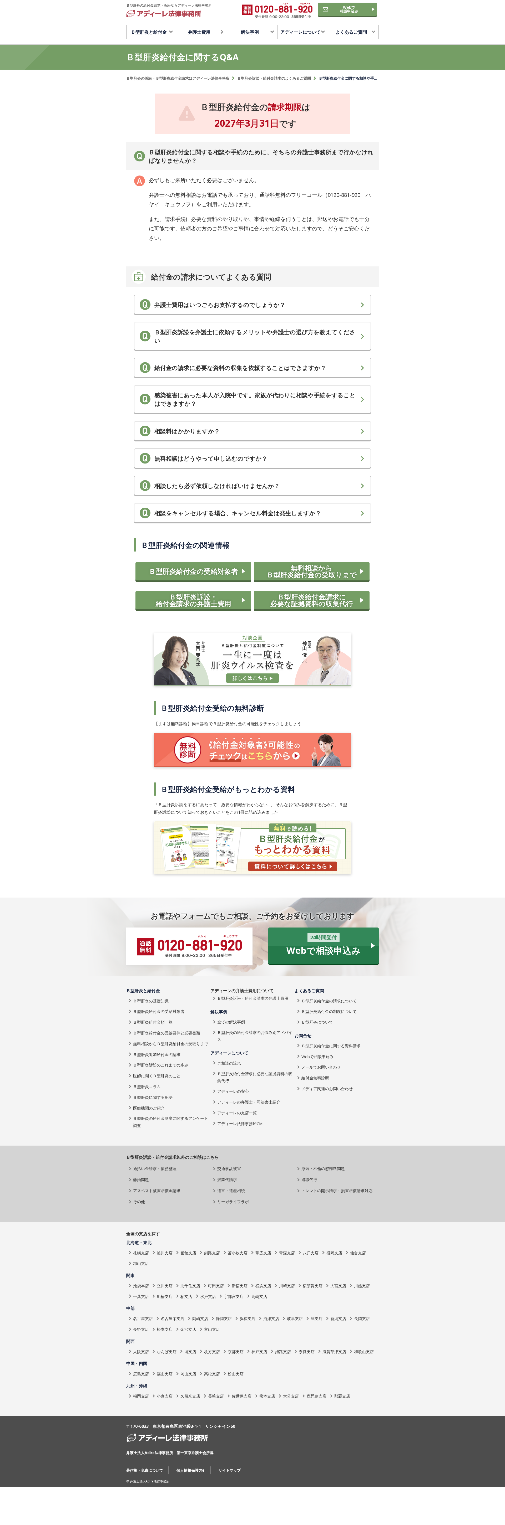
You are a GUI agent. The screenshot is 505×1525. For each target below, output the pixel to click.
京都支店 (236, 1351)
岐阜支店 (295, 1318)
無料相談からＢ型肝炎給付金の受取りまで (312, 571)
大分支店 (291, 1396)
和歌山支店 (364, 1351)
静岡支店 (224, 1318)
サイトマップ (230, 1470)
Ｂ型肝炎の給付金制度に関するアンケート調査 (170, 1122)
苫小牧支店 (238, 1252)
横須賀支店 (312, 1285)
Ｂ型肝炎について (317, 1022)
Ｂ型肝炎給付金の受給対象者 (193, 571)
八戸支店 (311, 1252)
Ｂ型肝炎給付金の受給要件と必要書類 (166, 1032)
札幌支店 (141, 1252)
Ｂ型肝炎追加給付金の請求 (156, 1054)
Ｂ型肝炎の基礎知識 (151, 1000)
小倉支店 (165, 1396)
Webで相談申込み (349, 9)
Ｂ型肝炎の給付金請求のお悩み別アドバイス (254, 1036)
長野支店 (141, 1329)
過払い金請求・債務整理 (154, 1168)
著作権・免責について (144, 1470)
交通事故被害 (229, 1168)
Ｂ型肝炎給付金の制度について (329, 1011)
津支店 (316, 1318)
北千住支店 (190, 1285)
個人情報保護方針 (191, 1470)
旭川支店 (165, 1252)
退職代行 (309, 1179)
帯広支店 (263, 1252)
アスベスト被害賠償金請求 (156, 1190)
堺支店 (190, 1351)
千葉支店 (141, 1296)
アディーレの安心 (233, 1091)
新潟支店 (338, 1318)
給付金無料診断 (315, 1077)
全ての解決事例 (231, 1021)
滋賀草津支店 (334, 1351)
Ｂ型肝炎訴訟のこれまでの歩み (160, 1065)
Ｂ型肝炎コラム (147, 1086)
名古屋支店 (143, 1318)
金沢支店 (188, 1329)
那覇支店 (342, 1396)
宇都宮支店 (234, 1296)
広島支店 (141, 1373)
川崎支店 (287, 1285)
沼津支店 (271, 1318)
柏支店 (186, 1296)
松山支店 (236, 1373)
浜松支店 (247, 1318)
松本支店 (165, 1329)
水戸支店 (208, 1296)
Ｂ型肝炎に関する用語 (153, 1097)
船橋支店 (165, 1296)
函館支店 (188, 1252)
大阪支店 (141, 1351)
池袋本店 (141, 1285)
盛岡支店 (334, 1252)
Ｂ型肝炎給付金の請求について (329, 1000)
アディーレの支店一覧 (237, 1112)
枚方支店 (212, 1351)
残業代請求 (227, 1179)
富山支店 (212, 1329)
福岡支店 (141, 1396)
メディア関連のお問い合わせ (327, 1088)
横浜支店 (263, 1285)
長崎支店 (216, 1396)
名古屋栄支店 (172, 1318)
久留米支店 (190, 1396)
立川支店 (165, 1285)
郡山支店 (141, 1263)
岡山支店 (188, 1373)
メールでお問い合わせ (321, 1067)
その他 (139, 1201)
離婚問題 (141, 1179)
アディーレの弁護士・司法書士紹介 (248, 1102)
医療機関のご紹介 (149, 1108)
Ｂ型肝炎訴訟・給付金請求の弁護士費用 (193, 600)
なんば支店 (166, 1351)
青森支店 (287, 1252)
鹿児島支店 (316, 1396)
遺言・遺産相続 (231, 1190)
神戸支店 (259, 1351)
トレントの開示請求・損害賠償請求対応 (336, 1190)
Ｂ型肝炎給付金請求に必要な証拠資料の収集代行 (311, 600)
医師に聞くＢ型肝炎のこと (156, 1075)
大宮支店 (338, 1285)
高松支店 (212, 1373)
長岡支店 (362, 1318)
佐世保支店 (241, 1396)
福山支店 (165, 1373)
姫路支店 (283, 1351)
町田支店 (216, 1285)
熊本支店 (267, 1396)
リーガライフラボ (233, 1201)
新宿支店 (240, 1285)
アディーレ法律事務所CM (239, 1123)
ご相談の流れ (229, 1063)
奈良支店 (307, 1351)
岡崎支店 (200, 1318)
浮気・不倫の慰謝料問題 (323, 1168)
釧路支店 (212, 1252)
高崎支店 (259, 1296)
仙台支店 (358, 1252)
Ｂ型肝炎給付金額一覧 (153, 1022)
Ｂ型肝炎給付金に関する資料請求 (331, 1045)
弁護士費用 (199, 32)
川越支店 (362, 1285)
